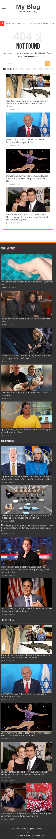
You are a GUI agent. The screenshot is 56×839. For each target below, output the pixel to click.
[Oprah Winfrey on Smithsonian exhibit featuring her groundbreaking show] (26, 415)
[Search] (47, 63)
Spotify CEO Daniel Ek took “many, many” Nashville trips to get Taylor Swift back (26, 357)
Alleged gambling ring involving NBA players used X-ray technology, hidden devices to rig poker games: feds (27, 528)
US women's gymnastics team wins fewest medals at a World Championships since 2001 (27, 178)
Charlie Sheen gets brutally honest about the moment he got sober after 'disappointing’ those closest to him (25, 569)
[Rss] (28, 832)
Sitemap (40, 828)
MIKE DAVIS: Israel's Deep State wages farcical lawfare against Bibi (25, 141)
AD (23, 828)
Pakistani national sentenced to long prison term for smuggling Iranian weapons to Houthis (27, 516)
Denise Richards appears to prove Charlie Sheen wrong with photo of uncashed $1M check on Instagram (27, 217)
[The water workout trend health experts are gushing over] (26, 267)
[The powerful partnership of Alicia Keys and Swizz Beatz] (26, 304)
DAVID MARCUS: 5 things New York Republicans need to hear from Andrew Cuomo (27, 609)
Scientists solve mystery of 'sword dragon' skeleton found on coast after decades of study (27, 103)
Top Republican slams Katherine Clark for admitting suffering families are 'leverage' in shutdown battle (26, 477)
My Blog (28, 6)
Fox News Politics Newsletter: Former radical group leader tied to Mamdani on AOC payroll (26, 814)
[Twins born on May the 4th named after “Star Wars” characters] (26, 378)
